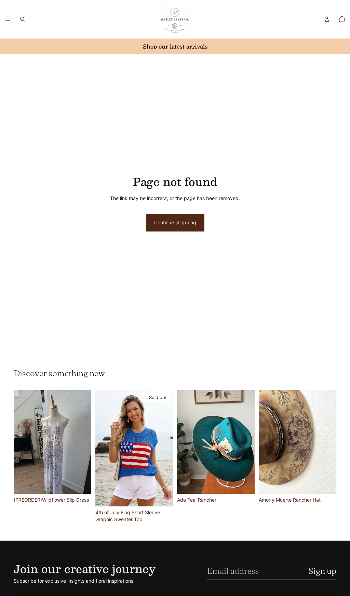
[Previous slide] (21, 441)
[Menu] (8, 19)
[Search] (22, 19)
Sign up (322, 571)
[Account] (326, 19)
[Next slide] (83, 441)
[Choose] (81, 483)
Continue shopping (175, 222)
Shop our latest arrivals (175, 46)
